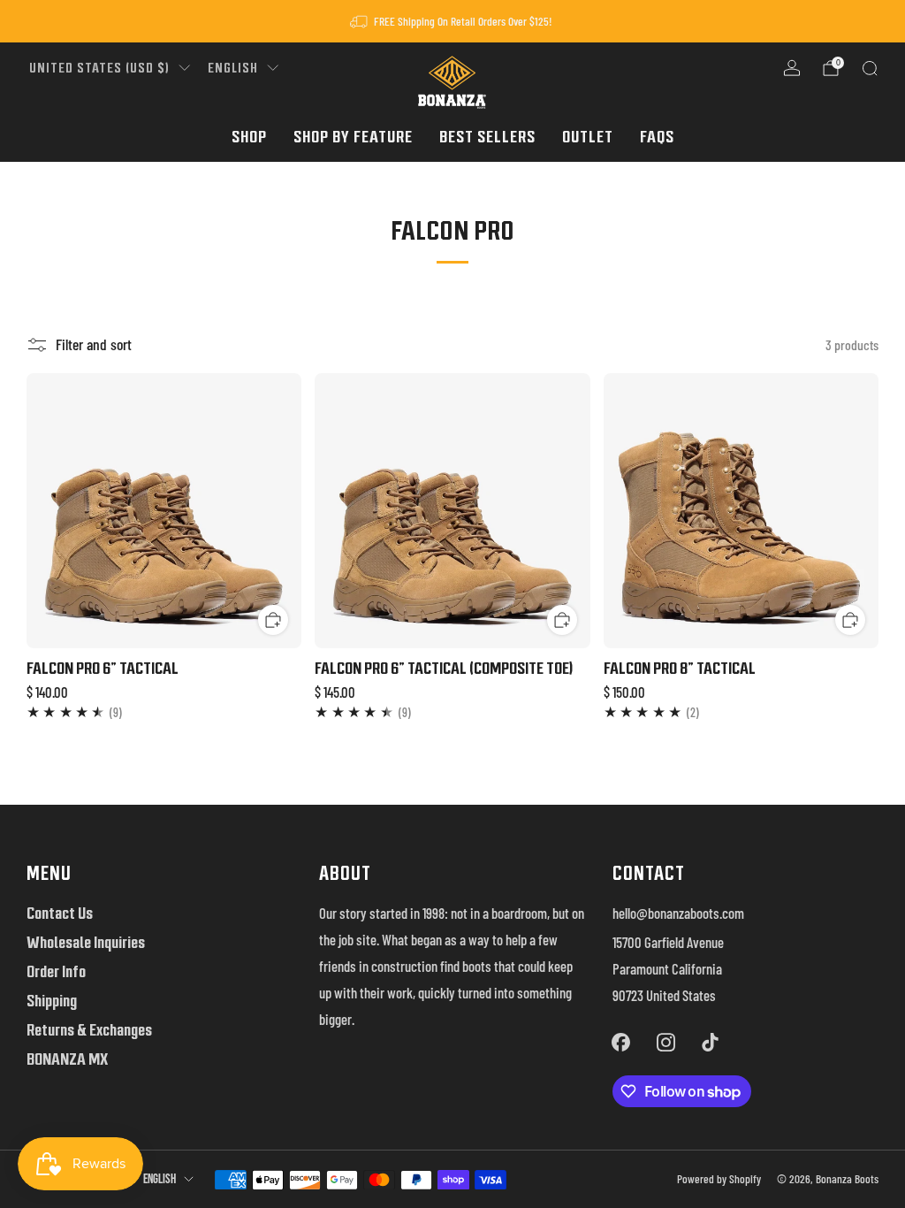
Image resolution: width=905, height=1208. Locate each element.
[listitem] (452, 21)
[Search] (869, 68)
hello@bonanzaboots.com (678, 912)
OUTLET (587, 136)
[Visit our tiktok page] (710, 1042)
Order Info (56, 971)
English (233, 67)
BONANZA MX (67, 1059)
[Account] (792, 68)
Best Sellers (487, 136)
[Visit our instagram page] (665, 1042)
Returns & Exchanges (89, 1030)
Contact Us (60, 913)
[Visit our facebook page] (621, 1042)
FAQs (657, 136)
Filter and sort (94, 344)
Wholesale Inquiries (86, 942)
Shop (249, 136)
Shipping (52, 1000)
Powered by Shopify (719, 1179)
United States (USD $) (99, 67)
